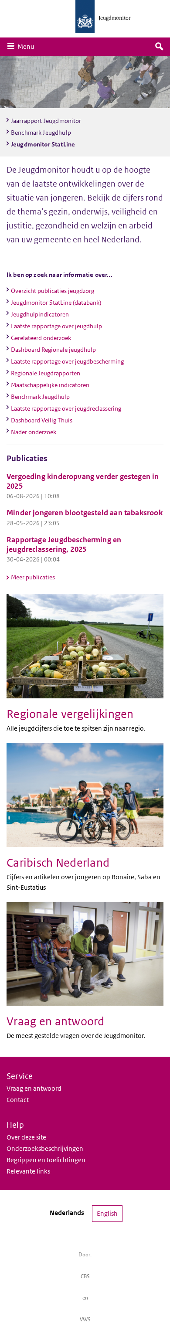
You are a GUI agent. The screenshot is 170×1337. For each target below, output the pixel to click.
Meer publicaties (33, 577)
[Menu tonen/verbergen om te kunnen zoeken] (159, 46)
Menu (28, 46)
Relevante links (28, 1171)
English (107, 1213)
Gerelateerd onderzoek (41, 338)
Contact (18, 1099)
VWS (85, 1319)
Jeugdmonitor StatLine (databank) (56, 302)
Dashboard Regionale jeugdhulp (53, 350)
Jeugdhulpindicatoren (40, 314)
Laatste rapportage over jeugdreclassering (66, 408)
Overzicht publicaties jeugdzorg (52, 291)
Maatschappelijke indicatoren (50, 385)
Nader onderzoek (33, 432)
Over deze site (26, 1137)
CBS (85, 1276)
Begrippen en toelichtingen (46, 1160)
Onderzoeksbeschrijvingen (45, 1148)
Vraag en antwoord (34, 1088)
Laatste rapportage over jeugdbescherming (67, 361)
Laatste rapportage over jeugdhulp (56, 326)
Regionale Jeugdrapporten (45, 373)
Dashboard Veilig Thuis (41, 420)
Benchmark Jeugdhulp (40, 397)
